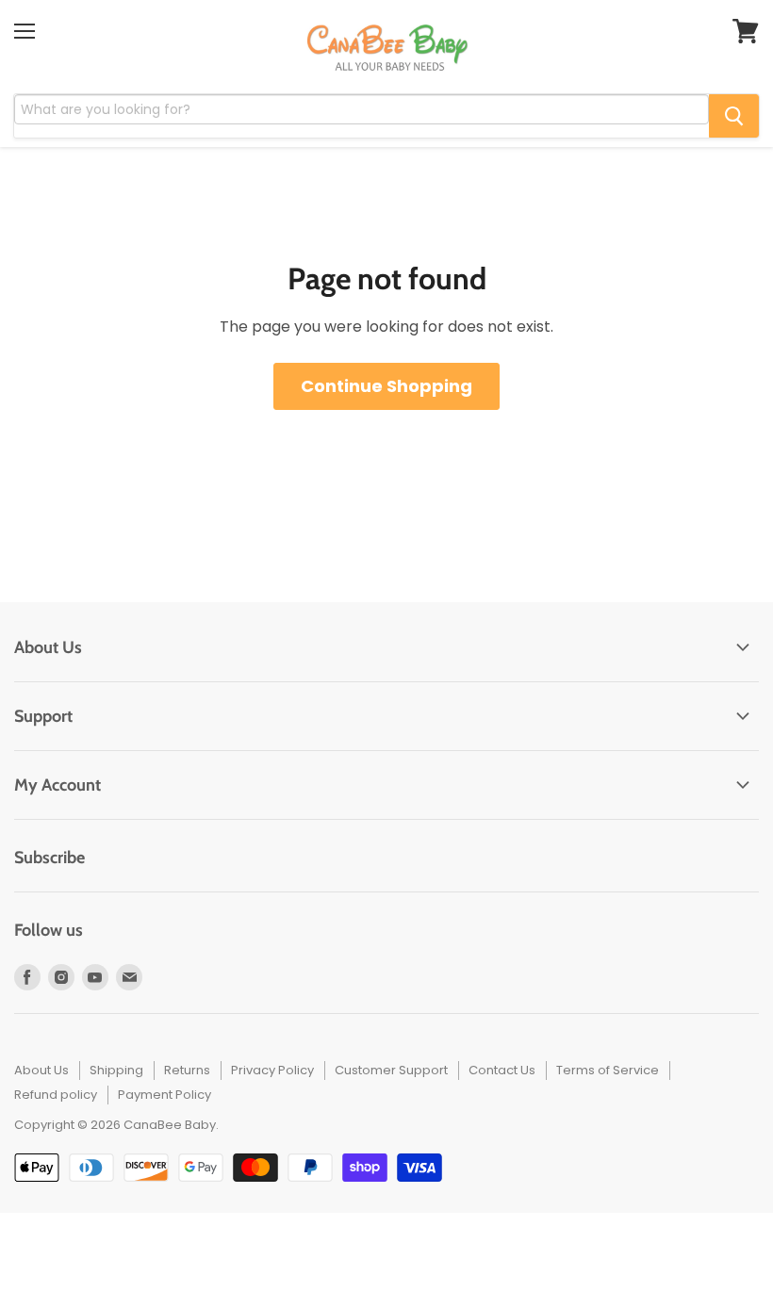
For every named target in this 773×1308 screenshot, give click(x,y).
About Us (41, 1070)
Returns (187, 1070)
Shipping (116, 1070)
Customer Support (391, 1070)
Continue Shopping (386, 386)
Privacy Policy (272, 1070)
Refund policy (55, 1095)
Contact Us (502, 1070)
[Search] (734, 116)
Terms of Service (607, 1070)
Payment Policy (164, 1095)
